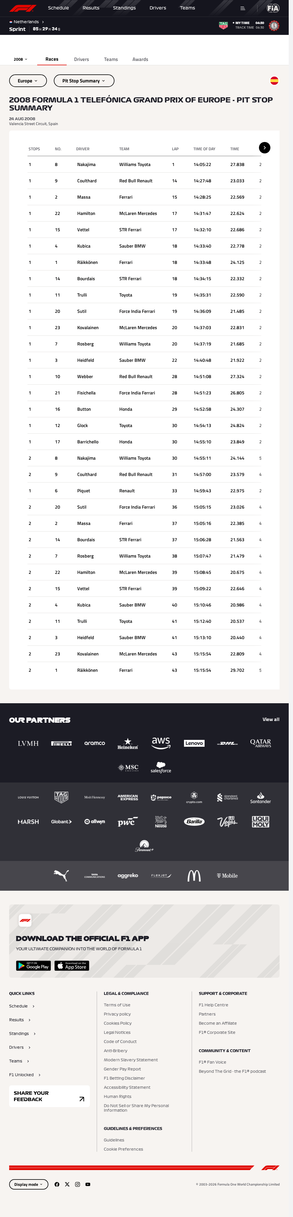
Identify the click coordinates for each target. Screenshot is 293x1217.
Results (91, 8)
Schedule (58, 8)
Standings (124, 8)
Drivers (158, 8)
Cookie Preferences (123, 1149)
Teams (187, 8)
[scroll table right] (264, 147)
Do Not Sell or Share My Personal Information (136, 1108)
